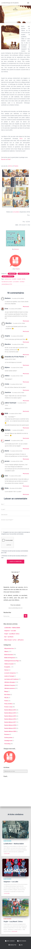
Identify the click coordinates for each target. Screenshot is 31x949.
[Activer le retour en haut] (28, 946)
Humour (6, 670)
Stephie (16, 166)
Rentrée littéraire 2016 (10, 719)
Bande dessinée (12, 273)
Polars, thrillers (8, 703)
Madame (8, 298)
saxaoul (7, 440)
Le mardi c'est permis (10, 673)
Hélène (7, 376)
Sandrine (8, 392)
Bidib (9, 159)
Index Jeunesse (11, 941)
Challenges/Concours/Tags (11, 660)
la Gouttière (16, 212)
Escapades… (7, 666)
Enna (6, 308)
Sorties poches (8, 737)
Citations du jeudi (8, 663)
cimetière (14, 279)
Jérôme (10, 166)
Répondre (26, 306)
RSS (22, 944)
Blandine (3, 159)
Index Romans (22, 941)
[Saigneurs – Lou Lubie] (15, 867)
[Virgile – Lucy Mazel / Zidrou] (15, 907)
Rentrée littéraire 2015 (10, 716)
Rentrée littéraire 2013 (10, 710)
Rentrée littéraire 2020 (10, 731)
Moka (7, 488)
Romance (6, 734)
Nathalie (7, 430)
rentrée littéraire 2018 (7, 284)
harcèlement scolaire (7, 281)
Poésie (6, 700)
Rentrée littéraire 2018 (8, 276)
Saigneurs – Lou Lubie (10, 630)
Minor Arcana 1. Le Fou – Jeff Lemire (14, 640)
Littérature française (9, 685)
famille (23, 279)
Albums (6, 651)
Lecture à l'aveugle (9, 676)
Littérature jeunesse (23, 273)
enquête (19, 279)
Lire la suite (6, 853)
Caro (6, 476)
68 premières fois (9, 648)
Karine (7, 451)
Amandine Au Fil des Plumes (14, 357)
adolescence (8, 279)
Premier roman (8, 706)
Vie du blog (7, 743)
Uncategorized (8, 740)
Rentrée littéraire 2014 (10, 713)
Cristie (7, 384)
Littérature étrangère (9, 682)
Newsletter (13, 944)
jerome (7, 461)
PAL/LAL (6, 697)
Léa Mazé (22, 281)
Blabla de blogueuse (9, 657)
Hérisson (16, 249)
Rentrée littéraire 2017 (10, 722)
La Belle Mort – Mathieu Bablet (12, 627)
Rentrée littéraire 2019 (10, 728)
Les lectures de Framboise (11, 679)
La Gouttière (16, 281)
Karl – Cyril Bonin (8, 636)
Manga (6, 691)
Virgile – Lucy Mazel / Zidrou (11, 633)
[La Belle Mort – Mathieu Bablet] (15, 829)
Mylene (7, 367)
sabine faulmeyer (10, 403)
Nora (21, 138)
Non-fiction (7, 694)
